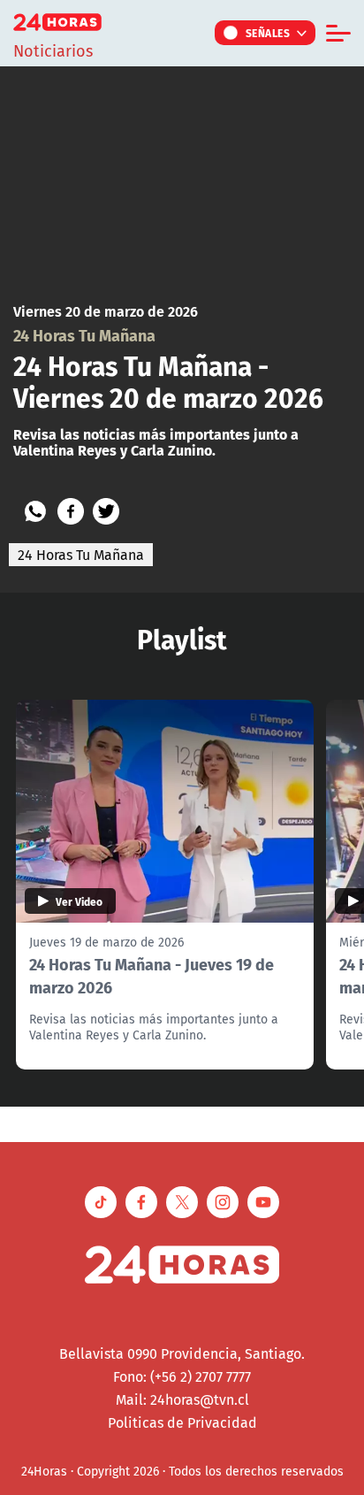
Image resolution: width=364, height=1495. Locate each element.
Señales (268, 33)
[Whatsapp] (35, 511)
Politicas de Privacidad (182, 1422)
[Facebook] (70, 511)
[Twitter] (106, 511)
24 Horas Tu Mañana (81, 554)
